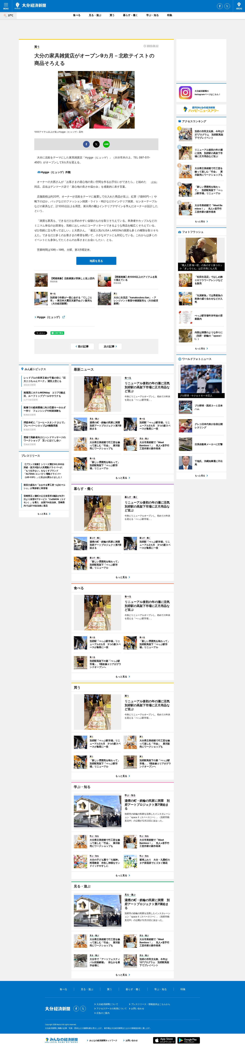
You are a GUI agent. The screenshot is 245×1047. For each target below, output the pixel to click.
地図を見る (96, 261)
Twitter (227, 6)
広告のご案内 (103, 1013)
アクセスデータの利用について (111, 1008)
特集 (169, 15)
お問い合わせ (137, 1008)
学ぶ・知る (152, 15)
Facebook (220, 6)
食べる (76, 15)
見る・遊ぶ (95, 15)
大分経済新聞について (107, 1004)
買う (112, 15)
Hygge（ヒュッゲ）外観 (56, 172)
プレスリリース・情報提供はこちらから (150, 1004)
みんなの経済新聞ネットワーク (61, 1040)
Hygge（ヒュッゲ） (49, 317)
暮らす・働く (130, 15)
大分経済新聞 (30, 6)
